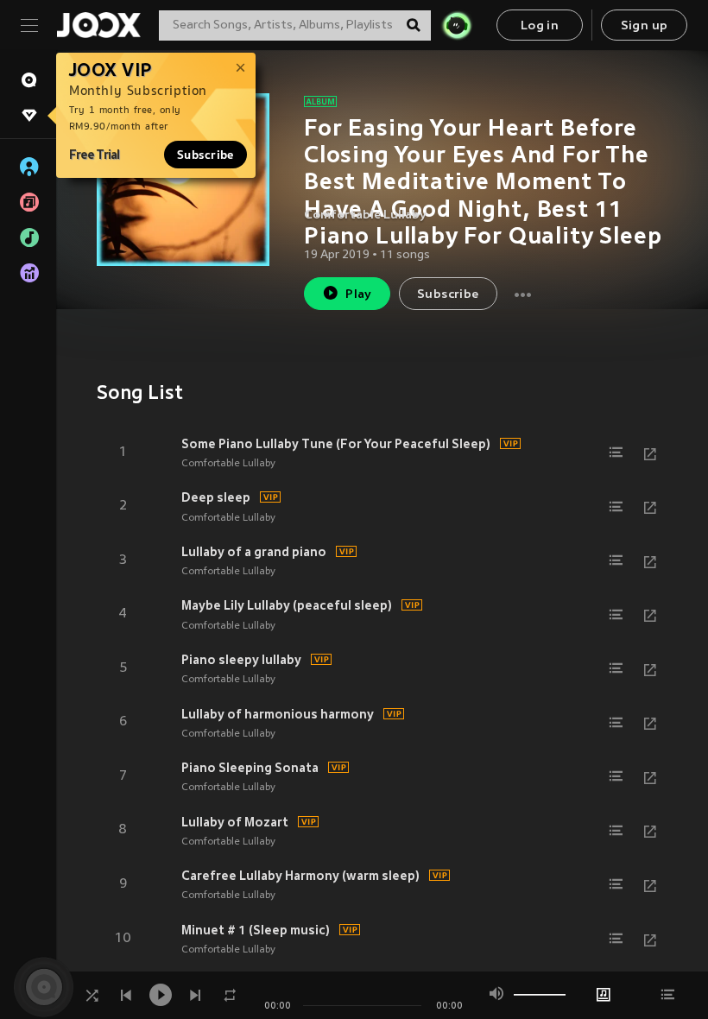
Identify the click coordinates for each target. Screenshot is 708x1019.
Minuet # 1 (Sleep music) (255, 930)
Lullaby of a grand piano (253, 552)
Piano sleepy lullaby (241, 660)
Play (358, 294)
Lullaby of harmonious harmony (277, 714)
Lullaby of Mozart (234, 822)
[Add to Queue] (615, 452)
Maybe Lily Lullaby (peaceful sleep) (286, 605)
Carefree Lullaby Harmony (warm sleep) (300, 876)
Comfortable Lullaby (365, 215)
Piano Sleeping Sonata (250, 768)
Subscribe (205, 154)
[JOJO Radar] (456, 25)
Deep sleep (215, 497)
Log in (540, 26)
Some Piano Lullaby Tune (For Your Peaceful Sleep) (335, 444)
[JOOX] (98, 25)
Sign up (644, 26)
